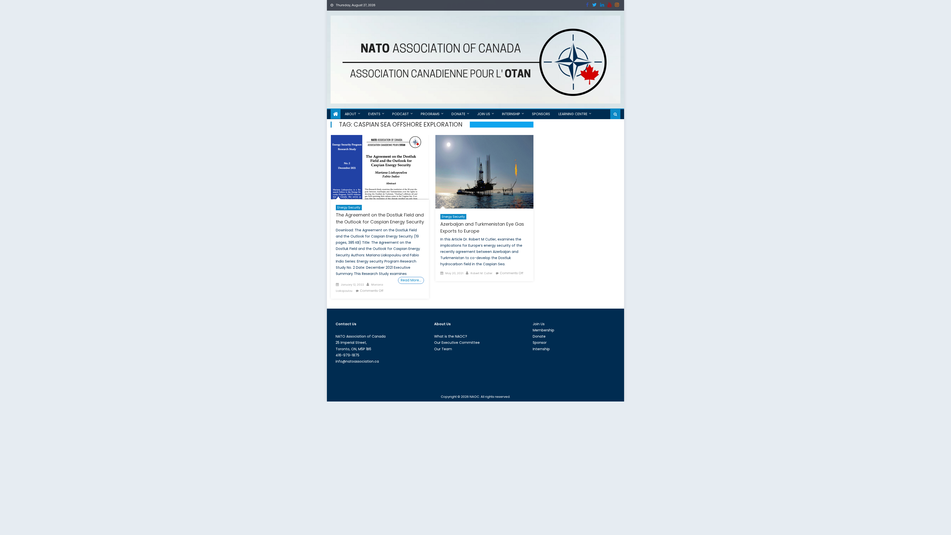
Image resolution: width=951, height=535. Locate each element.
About (350, 113)
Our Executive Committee (457, 342)
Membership (543, 330)
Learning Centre (572, 113)
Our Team (443, 349)
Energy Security (348, 207)
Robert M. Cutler (481, 273)
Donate (458, 113)
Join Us (483, 113)
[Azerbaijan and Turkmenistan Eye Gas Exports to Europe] (484, 172)
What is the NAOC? (450, 336)
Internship (511, 113)
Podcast (400, 113)
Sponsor (540, 342)
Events (374, 113)
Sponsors (541, 113)
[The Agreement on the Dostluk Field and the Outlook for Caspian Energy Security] (380, 167)
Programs (430, 113)
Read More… (411, 280)
